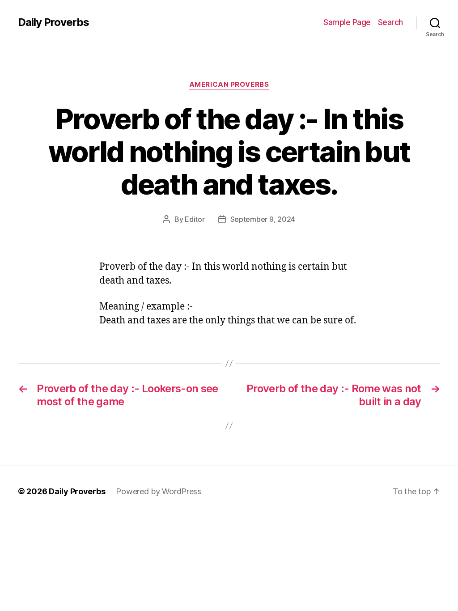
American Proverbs (229, 85)
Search (390, 22)
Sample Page (347, 22)
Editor (194, 219)
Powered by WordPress (158, 491)
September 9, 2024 (262, 219)
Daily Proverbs (53, 22)
